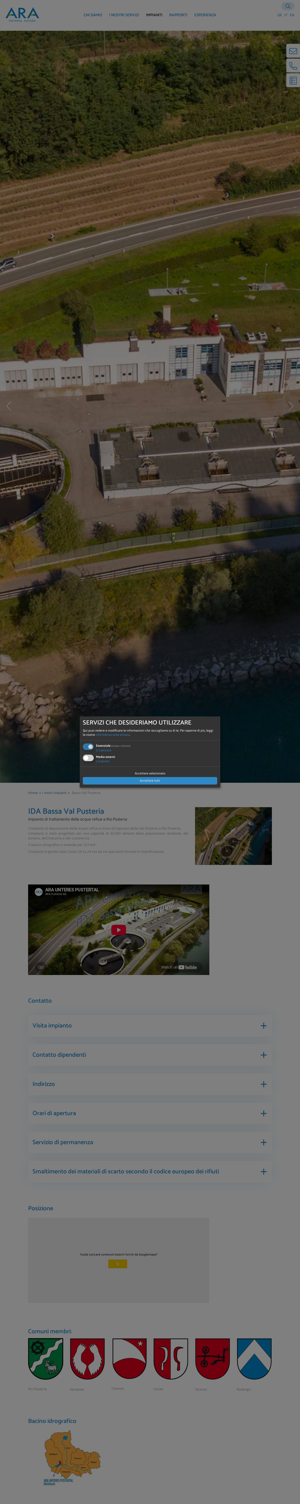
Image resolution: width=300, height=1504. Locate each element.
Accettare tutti (150, 780)
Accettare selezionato (150, 773)
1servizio (103, 750)
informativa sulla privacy (113, 734)
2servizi (103, 761)
